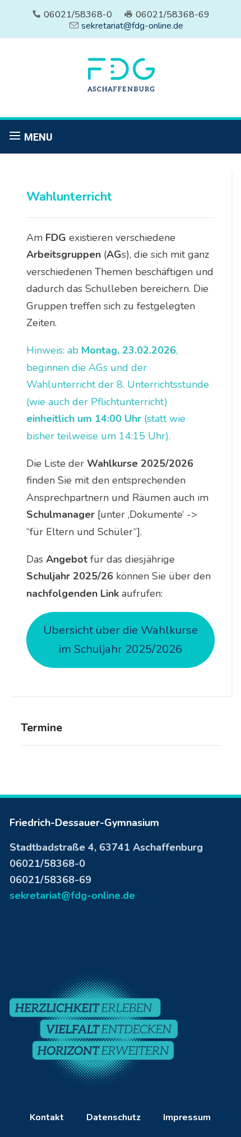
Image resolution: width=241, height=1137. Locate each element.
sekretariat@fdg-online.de (132, 26)
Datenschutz (113, 1117)
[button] (31, 136)
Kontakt (47, 1117)
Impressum (187, 1117)
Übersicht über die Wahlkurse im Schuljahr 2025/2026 (120, 640)
